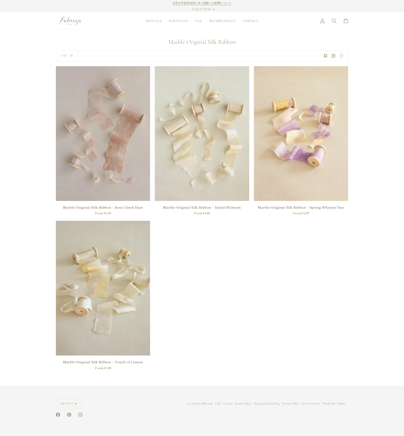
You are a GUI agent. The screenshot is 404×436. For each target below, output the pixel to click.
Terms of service (310, 403)
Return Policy (243, 403)
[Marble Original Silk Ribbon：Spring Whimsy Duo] (301, 133)
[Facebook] (58, 415)
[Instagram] (80, 415)
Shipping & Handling (267, 403)
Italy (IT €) (201, 9)
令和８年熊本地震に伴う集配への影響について (202, 3)
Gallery (341, 403)
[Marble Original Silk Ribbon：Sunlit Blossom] (202, 133)
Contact (228, 403)
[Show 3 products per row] (333, 56)
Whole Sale (328, 403)
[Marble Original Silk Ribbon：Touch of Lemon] (103, 288)
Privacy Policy (290, 403)
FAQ (218, 403)
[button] (154, 20)
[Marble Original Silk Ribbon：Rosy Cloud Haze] (103, 133)
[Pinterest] (69, 415)
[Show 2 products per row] (325, 56)
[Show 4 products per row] (343, 56)
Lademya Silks (198, 403)
